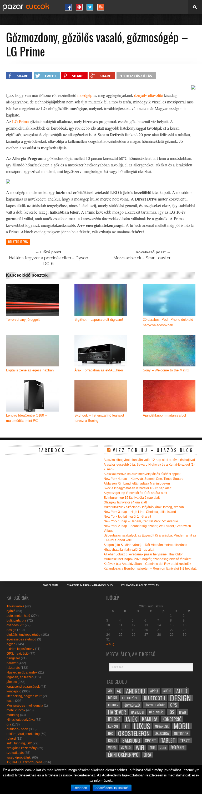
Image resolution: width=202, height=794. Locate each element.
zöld (163, 747)
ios (171, 712)
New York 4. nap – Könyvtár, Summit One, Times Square (144, 479)
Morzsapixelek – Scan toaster (141, 257)
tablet (168, 740)
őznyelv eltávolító (148, 95)
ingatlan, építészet (20, 677)
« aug (110, 644)
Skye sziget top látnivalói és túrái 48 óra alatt (135, 493)
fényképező (132, 705)
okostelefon (134, 733)
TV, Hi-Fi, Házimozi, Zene (25, 762)
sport (150, 740)
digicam (113, 705)
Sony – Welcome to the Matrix (166, 370)
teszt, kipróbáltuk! (19, 757)
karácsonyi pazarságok (23, 686)
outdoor (181, 733)
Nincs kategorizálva (21, 720)
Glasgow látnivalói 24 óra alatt (125, 502)
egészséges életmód (21, 639)
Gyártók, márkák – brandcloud (90, 585)
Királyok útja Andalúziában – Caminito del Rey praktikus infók (147, 564)
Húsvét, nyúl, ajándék (22, 672)
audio (167, 690)
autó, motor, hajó (18, 616)
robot (112, 740)
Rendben (80, 788)
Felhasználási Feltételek (140, 585)
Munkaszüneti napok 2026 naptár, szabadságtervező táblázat (147, 559)
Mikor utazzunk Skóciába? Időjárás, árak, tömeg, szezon (144, 507)
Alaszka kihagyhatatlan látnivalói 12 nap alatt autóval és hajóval (149, 460)
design (11, 630)
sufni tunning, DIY (19, 743)
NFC (110, 733)
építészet (178, 747)
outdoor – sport (17, 729)
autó (181, 691)
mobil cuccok (16, 710)
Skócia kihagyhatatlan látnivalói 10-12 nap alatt (137, 488)
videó (112, 747)
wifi (140, 747)
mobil (182, 726)
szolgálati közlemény (22, 748)
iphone (114, 719)
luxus (10, 701)
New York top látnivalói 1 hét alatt (127, 516)
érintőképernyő (123, 755)
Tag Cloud (50, 585)
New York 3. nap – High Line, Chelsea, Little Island (140, 512)
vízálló (126, 747)
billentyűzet (130, 698)
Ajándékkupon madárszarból (164, 415)
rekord (11, 738)
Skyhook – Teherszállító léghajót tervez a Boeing (99, 418)
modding (13, 715)
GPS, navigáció (18, 653)
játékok (12, 682)
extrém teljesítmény (20, 649)
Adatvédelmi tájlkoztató (112, 788)
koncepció (14, 691)
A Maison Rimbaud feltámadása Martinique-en (137, 483)
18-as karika (15, 606)
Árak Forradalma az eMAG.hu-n (98, 370)
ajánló (11, 611)
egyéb (11, 644)
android (135, 691)
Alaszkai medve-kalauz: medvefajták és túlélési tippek (142, 474)
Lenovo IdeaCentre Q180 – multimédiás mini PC (26, 418)
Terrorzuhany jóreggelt (23, 320)
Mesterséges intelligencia (25, 705)
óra (9, 724)
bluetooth (154, 698)
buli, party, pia (16, 620)
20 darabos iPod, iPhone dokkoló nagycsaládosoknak (168, 322)
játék (131, 719)
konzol (113, 726)
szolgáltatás (15, 753)
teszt (185, 740)
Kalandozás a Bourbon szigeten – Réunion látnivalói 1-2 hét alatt (150, 568)
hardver (12, 663)
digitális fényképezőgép (24, 635)
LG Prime (20, 121)
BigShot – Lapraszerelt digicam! (98, 320)
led (126, 726)
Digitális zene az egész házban (30, 370)
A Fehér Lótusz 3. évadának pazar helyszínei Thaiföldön (144, 554)
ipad (182, 712)
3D (110, 690)
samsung (131, 740)
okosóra (162, 733)
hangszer (13, 658)
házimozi (137, 712)
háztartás (13, 668)
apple (154, 690)
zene (152, 747)
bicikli (112, 697)
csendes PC (15, 625)
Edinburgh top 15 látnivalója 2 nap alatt (132, 497)
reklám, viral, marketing (23, 734)
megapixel (162, 726)
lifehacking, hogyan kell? (24, 696)
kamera (150, 719)
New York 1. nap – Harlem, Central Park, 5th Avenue (141, 521)
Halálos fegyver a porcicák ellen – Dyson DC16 (48, 260)
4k (119, 691)
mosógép (84, 95)
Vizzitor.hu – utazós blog (153, 450)
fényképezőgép (155, 704)
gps (173, 705)
